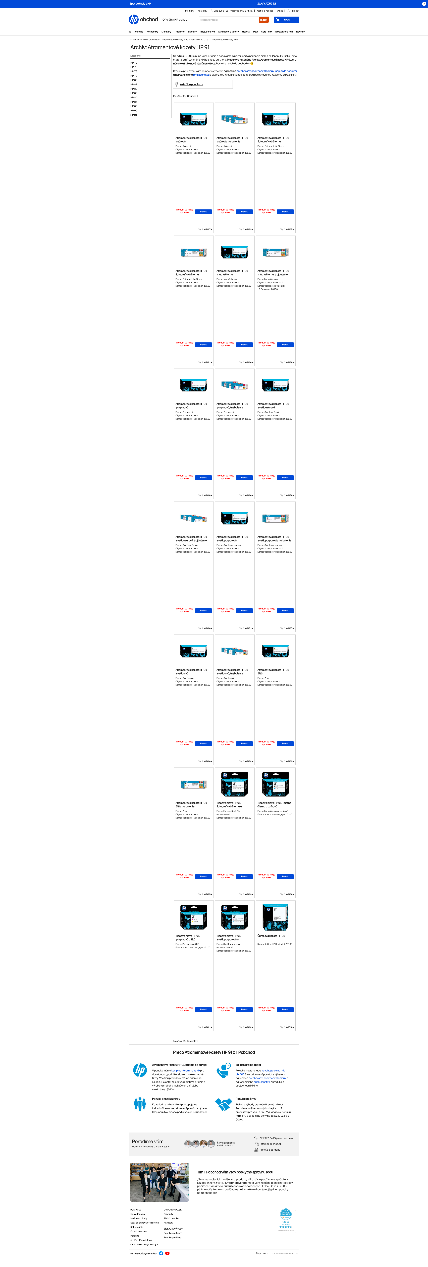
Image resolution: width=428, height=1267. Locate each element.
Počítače (138, 31)
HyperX (246, 31)
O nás (280, 11)
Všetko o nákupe (264, 11)
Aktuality (168, 1222)
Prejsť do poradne (270, 1149)
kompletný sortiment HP (185, 1070)
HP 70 (133, 62)
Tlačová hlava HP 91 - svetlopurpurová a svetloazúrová (229, 939)
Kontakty (202, 11)
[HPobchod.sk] (134, 20)
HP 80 (133, 80)
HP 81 (133, 84)
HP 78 (133, 75)
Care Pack (266, 31)
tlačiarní (269, 71)
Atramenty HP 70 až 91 (197, 39)
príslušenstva (201, 74)
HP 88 (133, 106)
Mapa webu (262, 1253)
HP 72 (133, 67)
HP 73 (133, 71)
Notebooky (152, 31)
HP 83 (133, 93)
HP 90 (133, 110)
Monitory (166, 31)
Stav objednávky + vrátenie (144, 1222)
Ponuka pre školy (173, 1237)
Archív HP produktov (148, 39)
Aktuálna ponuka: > (191, 84)
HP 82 (133, 88)
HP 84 (133, 97)
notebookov (243, 71)
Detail (203, 211)
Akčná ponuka (171, 1218)
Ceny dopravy (137, 1214)
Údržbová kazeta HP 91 (271, 935)
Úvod (133, 39)
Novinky (300, 31)
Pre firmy (189, 11)
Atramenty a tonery (228, 31)
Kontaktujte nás (138, 1231)
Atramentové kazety (172, 39)
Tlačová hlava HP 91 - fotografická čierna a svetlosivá (229, 806)
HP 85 (133, 101)
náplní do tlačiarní (286, 71)
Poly (255, 31)
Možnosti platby (138, 1218)
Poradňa (134, 1235)
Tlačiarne (179, 31)
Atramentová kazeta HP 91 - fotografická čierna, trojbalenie (192, 274)
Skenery (192, 31)
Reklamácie (136, 1227)
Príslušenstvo (207, 31)
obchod (149, 18)
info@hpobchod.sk (271, 1143)
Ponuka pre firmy (173, 1233)
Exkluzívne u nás (284, 31)
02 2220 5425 (268, 1138)
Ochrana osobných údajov (144, 1244)
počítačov (257, 71)
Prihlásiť (295, 11)
